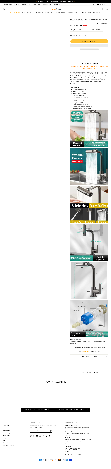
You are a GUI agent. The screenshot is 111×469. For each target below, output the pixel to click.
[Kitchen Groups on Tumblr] (50, 436)
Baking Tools (73, 12)
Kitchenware (61, 12)
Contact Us (57, 4)
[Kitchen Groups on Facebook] (34, 436)
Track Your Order (7, 4)
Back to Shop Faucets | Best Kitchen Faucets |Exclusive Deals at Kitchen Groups (56, 409)
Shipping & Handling (89, 356)
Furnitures (49, 12)
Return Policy (89, 360)
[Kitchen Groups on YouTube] (37, 436)
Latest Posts (17, 4)
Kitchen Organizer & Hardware (31, 15)
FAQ (29, 4)
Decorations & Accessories (91, 12)
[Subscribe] (51, 431)
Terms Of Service (7, 428)
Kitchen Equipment (52, 15)
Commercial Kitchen (83, 15)
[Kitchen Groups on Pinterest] (43, 436)
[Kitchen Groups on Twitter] (40, 436)
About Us (24, 4)
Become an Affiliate (48, 4)
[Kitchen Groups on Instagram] (30, 436)
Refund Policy (6, 433)
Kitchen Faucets (68, 15)
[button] (89, 45)
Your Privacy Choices (8, 445)
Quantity (73, 35)
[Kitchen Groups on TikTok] (46, 436)
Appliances (39, 12)
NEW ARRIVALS (27, 12)
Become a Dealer (36, 4)
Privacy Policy (6, 430)
